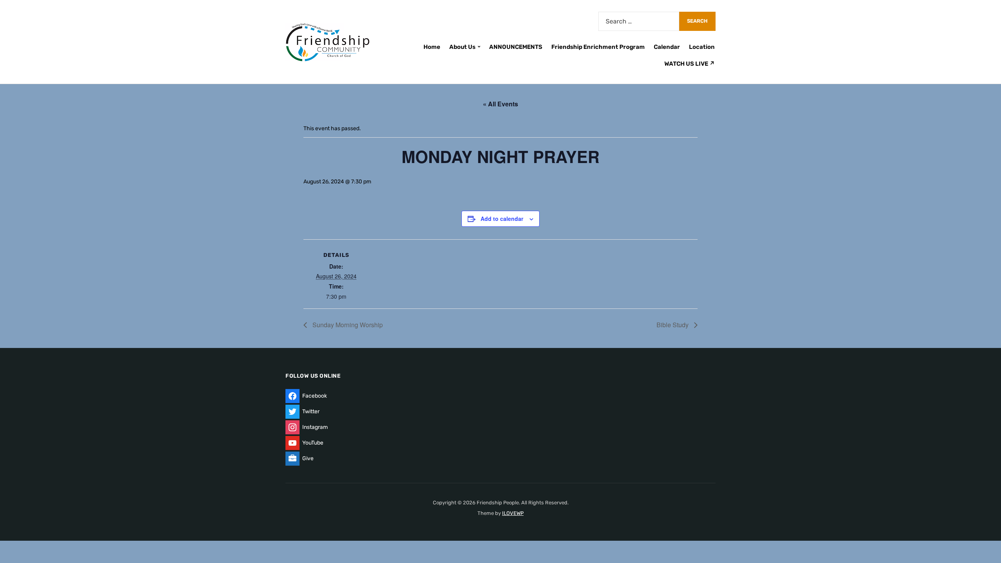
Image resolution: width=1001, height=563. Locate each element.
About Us (462, 46)
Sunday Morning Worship (347, 324)
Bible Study (673, 324)
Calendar (667, 46)
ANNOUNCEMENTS (515, 46)
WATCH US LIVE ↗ (689, 63)
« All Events (500, 103)
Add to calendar (502, 218)
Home (431, 46)
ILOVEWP (513, 513)
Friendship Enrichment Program (598, 46)
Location (702, 46)
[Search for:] (638, 21)
